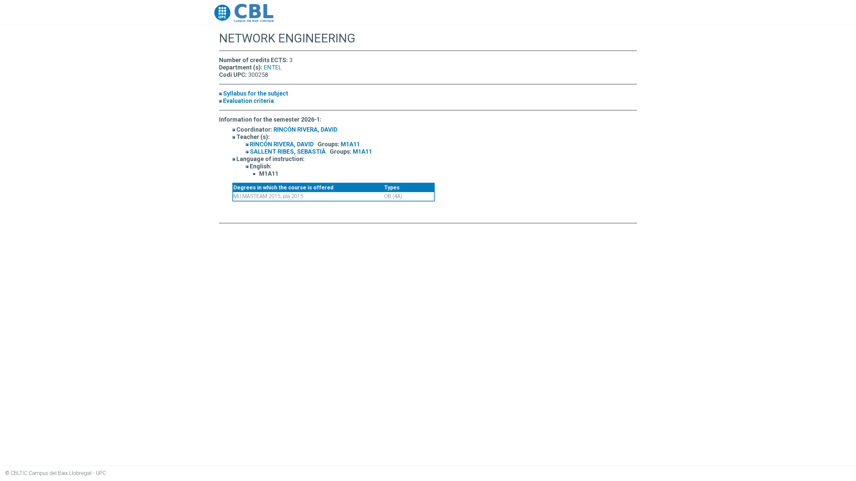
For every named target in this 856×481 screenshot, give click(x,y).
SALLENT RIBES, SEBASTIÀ (288, 151)
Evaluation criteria (248, 100)
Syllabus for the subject (255, 93)
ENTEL (273, 67)
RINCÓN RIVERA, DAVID (305, 129)
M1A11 (350, 144)
